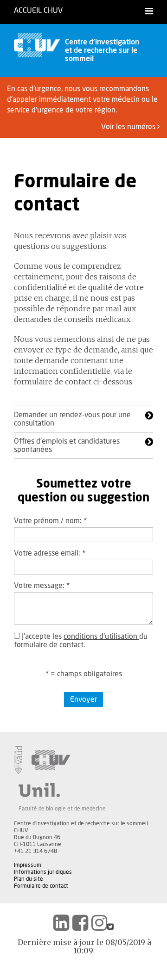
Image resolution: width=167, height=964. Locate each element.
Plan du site (28, 879)
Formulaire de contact (41, 886)
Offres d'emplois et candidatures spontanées (67, 445)
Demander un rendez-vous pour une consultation (72, 419)
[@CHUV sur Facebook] (80, 922)
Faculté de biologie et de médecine (62, 808)
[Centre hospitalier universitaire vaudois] (51, 760)
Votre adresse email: (49, 553)
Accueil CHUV (38, 10)
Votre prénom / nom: (50, 521)
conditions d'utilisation (101, 636)
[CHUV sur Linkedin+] (61, 922)
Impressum (27, 865)
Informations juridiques (43, 872)
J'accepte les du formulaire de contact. (81, 641)
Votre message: (42, 585)
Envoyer (83, 699)
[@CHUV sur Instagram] (99, 922)
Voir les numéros (129, 126)
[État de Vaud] (18, 760)
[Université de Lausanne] (62, 790)
